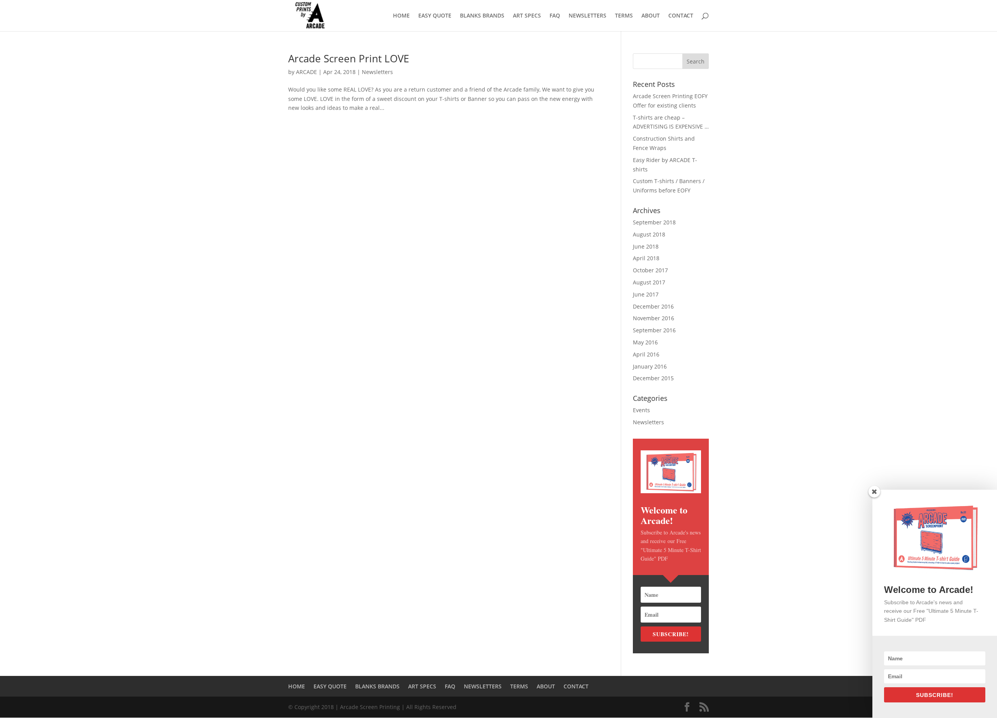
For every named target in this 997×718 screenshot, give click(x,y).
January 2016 (650, 366)
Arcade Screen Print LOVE (348, 58)
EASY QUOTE (434, 16)
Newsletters (377, 72)
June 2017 (646, 294)
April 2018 (646, 258)
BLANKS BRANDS (482, 16)
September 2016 (654, 330)
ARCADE (306, 72)
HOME (401, 16)
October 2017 (650, 270)
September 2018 (654, 222)
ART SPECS (527, 16)
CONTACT (680, 16)
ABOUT (650, 16)
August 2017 (649, 282)
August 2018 (649, 234)
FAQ (555, 16)
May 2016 (645, 342)
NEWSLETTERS (587, 16)
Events (641, 410)
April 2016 (646, 354)
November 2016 (653, 318)
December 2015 (653, 378)
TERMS (624, 16)
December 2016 (653, 306)
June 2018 (646, 246)
